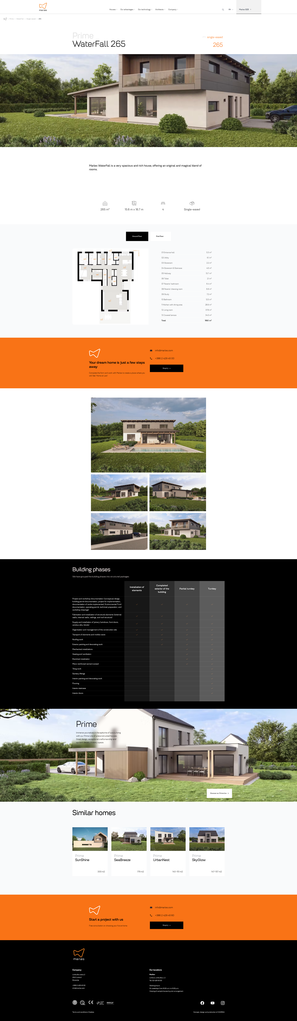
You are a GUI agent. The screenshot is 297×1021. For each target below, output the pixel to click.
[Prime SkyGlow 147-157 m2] (207, 850)
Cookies (91, 1012)
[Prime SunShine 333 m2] (90, 850)
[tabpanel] (148, 286)
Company (172, 9)
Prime (12, 19)
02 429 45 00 (157, 981)
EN (230, 9)
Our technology (144, 9)
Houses (112, 9)
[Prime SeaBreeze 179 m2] (129, 850)
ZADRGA (221, 1012)
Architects (159, 9)
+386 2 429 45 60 (164, 915)
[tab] (137, 236)
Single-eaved (31, 19)
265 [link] (40, 19)
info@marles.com (164, 350)
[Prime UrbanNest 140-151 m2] (168, 850)
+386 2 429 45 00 (164, 358)
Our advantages (126, 9)
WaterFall (20, 19)
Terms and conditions (80, 1012)
